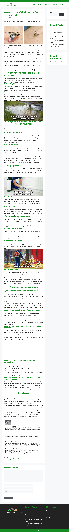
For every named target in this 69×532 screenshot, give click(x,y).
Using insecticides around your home (14, 147)
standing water (9, 86)
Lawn (61, 4)
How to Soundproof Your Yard (12, 458)
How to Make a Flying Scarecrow (13, 459)
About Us (24, 1)
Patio (33, 4)
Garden (40, 4)
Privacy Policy (49, 1)
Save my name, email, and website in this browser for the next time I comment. (23, 494)
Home (17, 1)
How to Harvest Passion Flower (33, 510)
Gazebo (55, 4)
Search (52, 12)
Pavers (47, 4)
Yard (27, 4)
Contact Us (32, 1)
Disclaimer (40, 1)
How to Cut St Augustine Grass (33, 517)
